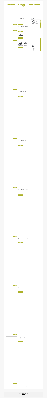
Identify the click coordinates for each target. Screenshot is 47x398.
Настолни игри (33, 20)
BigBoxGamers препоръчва (35, 23)
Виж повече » (20, 24)
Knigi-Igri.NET (15, 390)
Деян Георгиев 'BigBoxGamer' (21, 18)
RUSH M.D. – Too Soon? (21, 288)
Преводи (33, 24)
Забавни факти (33, 25)
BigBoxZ (32, 47)
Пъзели (32, 43)
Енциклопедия (33, 22)
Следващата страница (26, 386)
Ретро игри (33, 50)
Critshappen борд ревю (34, 49)
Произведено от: (34, 26)
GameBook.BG (12, 390)
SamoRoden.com (19, 390)
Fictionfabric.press (31, 390)
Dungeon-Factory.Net (23, 390)
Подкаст (33, 45)
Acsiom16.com (27, 390)
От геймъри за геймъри (34, 44)
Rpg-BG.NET (34, 390)
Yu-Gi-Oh (33, 42)
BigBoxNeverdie (33, 48)
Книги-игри (33, 46)
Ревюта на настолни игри (35, 21)
